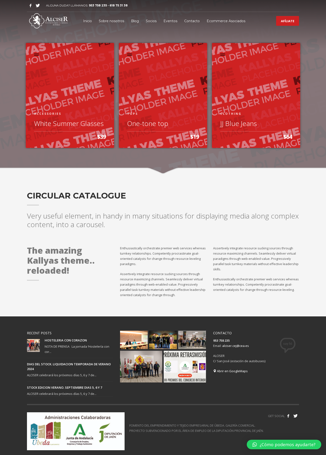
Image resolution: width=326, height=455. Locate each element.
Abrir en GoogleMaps (232, 371)
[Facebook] (30, 5)
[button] (284, 444)
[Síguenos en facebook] (288, 415)
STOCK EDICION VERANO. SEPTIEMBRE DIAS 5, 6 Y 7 (64, 387)
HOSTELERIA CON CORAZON (66, 340)
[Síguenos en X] (295, 415)
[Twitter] (37, 5)
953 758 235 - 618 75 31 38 (108, 5)
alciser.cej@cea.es (235, 346)
